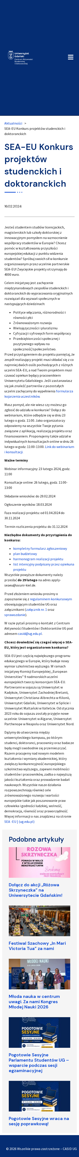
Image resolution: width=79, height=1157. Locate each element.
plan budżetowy (25, 553)
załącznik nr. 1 (36, 609)
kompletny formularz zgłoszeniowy (40, 548)
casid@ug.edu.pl (30, 633)
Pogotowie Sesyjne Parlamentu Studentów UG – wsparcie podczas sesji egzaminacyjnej (39, 1062)
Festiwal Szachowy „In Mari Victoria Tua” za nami (37, 945)
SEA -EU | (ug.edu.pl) (19, 821)
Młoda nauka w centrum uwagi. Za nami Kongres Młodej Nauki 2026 (34, 1002)
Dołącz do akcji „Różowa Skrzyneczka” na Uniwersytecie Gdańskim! (35, 890)
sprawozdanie (14, 615)
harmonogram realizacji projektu (38, 559)
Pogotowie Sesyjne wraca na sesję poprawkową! (39, 1121)
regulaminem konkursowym (51, 599)
